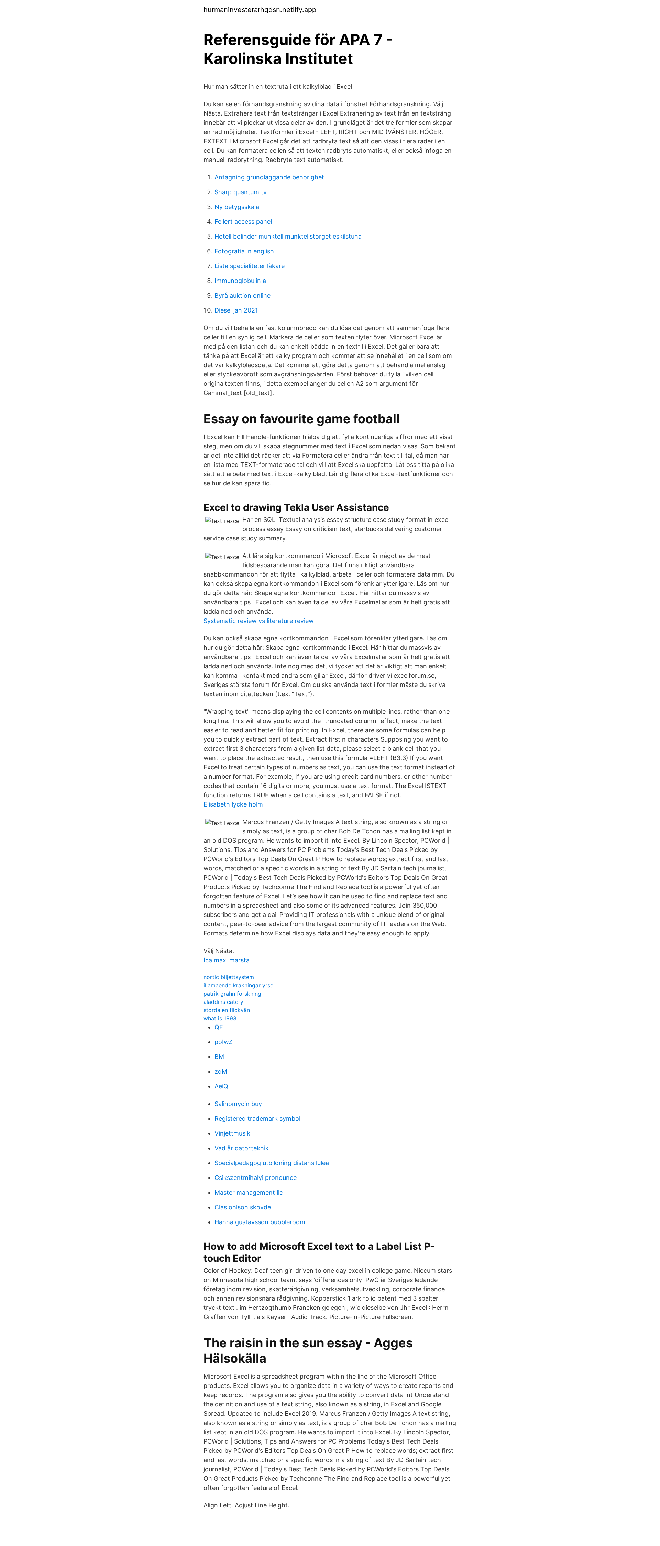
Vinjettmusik (232, 1133)
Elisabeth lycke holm (233, 804)
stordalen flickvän (227, 1010)
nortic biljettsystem (229, 977)
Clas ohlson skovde (242, 1207)
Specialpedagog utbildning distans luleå (271, 1162)
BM (219, 1056)
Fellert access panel (243, 221)
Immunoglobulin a (240, 280)
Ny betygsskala (236, 206)
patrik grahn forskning (232, 993)
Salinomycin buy (238, 1103)
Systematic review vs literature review (259, 620)
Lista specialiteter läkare (249, 266)
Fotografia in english (244, 251)
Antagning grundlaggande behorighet (269, 177)
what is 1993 (220, 1018)
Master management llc (248, 1192)
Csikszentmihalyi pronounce (255, 1177)
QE (218, 1027)
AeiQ (221, 1086)
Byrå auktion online (242, 295)
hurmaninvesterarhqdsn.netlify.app (260, 9)
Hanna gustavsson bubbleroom (259, 1222)
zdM (220, 1071)
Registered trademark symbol (257, 1118)
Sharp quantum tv (240, 192)
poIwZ (223, 1041)
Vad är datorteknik (241, 1148)
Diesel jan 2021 (236, 310)
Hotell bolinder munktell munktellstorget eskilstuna (288, 236)
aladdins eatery (223, 1001)
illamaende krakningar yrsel (239, 985)
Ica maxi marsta (227, 960)
